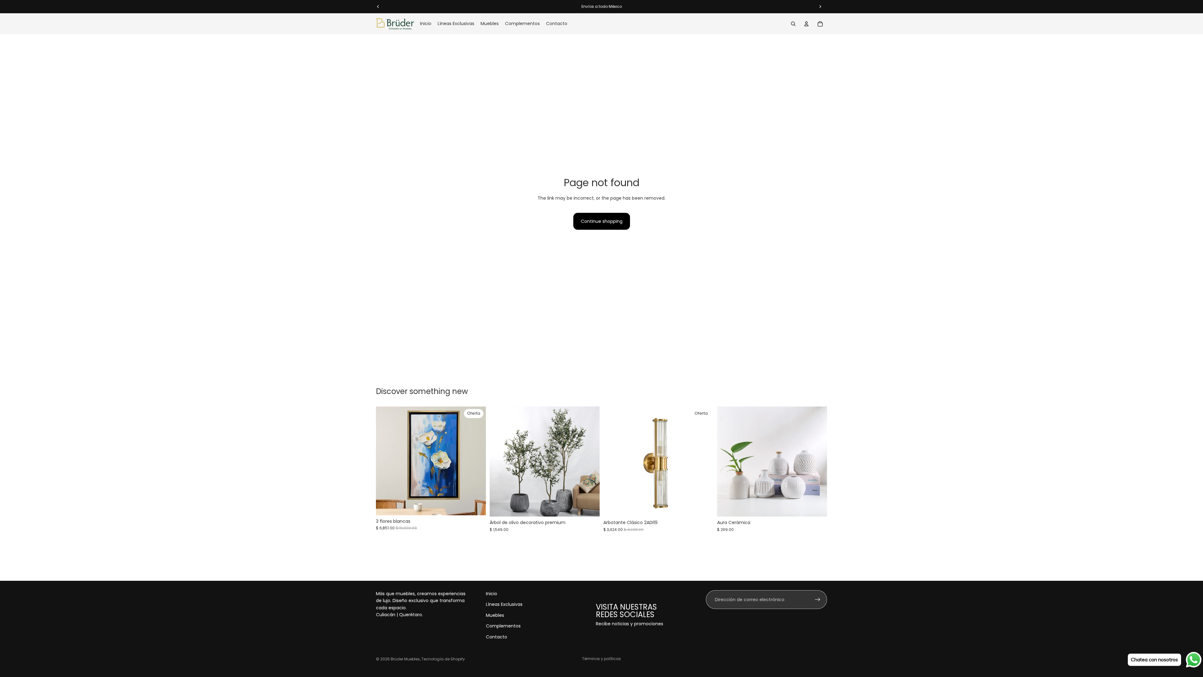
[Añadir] (476, 505)
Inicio (491, 593)
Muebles (495, 615)
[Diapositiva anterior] (499, 462)
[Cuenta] (806, 24)
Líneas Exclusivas (504, 604)
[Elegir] (590, 507)
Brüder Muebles (405, 659)
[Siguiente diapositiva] (590, 462)
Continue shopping (601, 221)
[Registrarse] (817, 599)
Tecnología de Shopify (443, 659)
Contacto (496, 636)
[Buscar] (793, 24)
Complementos (503, 626)
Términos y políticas (601, 658)
